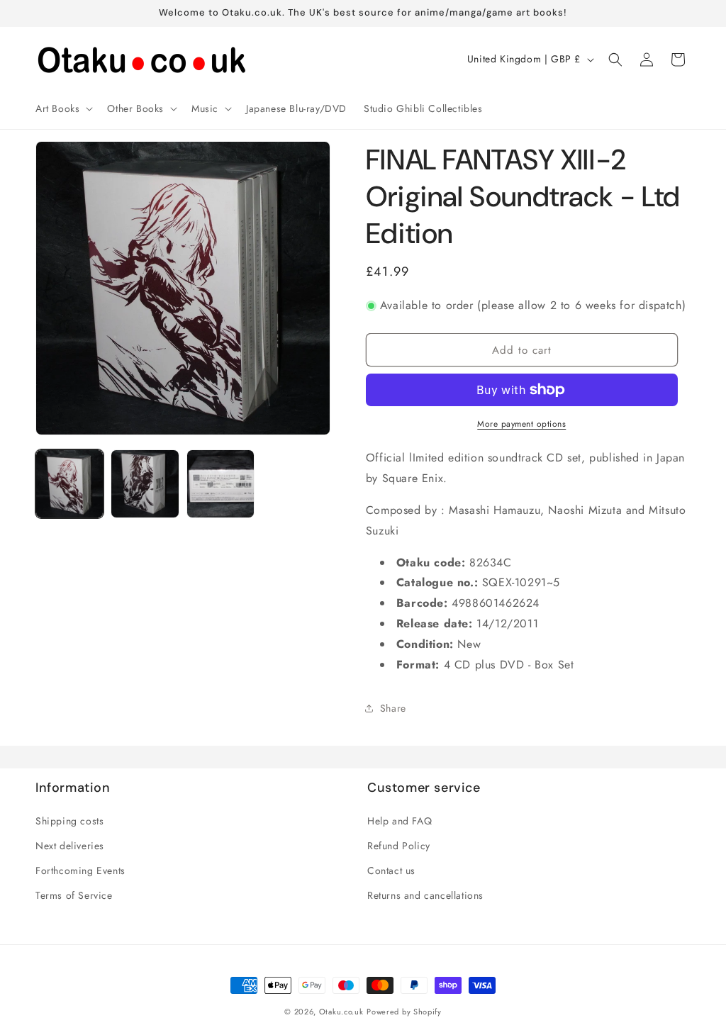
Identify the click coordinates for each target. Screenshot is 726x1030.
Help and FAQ (399, 821)
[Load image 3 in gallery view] (220, 483)
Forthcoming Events (80, 870)
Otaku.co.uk (341, 1011)
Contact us (391, 870)
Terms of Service (74, 895)
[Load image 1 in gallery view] (69, 483)
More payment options (521, 424)
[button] (63, 108)
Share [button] (393, 708)
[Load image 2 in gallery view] (145, 483)
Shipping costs (69, 821)
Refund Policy (398, 846)
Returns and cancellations (425, 895)
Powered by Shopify (404, 1011)
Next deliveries (69, 846)
